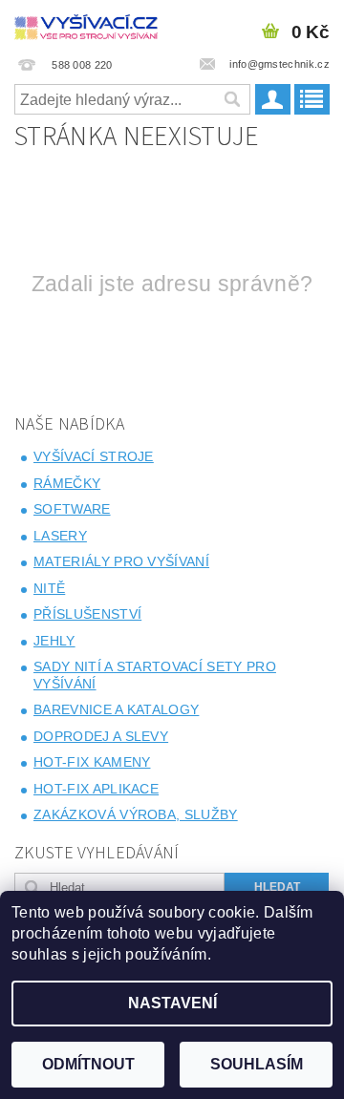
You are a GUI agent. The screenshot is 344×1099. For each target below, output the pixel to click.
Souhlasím (256, 1064)
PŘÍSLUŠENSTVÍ (87, 614)
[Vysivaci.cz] (86, 25)
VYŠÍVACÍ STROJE (93, 456)
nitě (49, 588)
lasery (60, 535)
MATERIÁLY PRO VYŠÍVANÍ (121, 561)
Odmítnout (88, 1064)
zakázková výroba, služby (135, 814)
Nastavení (172, 1003)
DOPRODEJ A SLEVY (100, 736)
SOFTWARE (72, 509)
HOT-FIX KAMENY (91, 762)
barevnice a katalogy (116, 709)
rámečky (66, 483)
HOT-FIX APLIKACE (96, 788)
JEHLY (54, 640)
